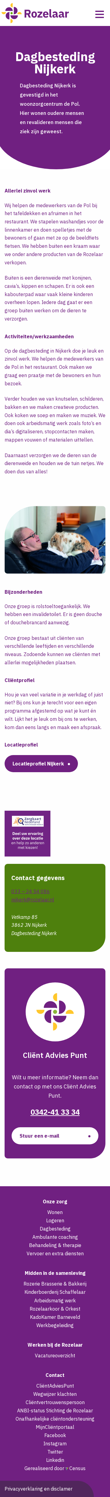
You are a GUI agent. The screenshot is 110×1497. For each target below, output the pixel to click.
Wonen (55, 1212)
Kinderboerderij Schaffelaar (55, 1292)
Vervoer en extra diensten (55, 1253)
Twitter (55, 1452)
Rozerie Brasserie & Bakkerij (55, 1284)
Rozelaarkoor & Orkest (55, 1309)
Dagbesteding (55, 1229)
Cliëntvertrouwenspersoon (55, 1402)
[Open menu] (99, 14)
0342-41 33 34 (55, 1112)
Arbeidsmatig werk (55, 1300)
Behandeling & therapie (55, 1245)
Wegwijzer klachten (55, 1394)
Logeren (55, 1220)
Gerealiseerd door (55, 1468)
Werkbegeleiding (55, 1325)
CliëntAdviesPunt (55, 1386)
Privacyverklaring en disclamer (38, 1489)
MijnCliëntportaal (55, 1427)
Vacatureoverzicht (55, 1355)
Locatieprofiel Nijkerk (38, 764)
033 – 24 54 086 (30, 891)
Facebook (55, 1435)
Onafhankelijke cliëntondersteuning (55, 1419)
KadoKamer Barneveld (55, 1317)
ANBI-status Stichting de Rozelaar (55, 1410)
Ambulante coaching (55, 1237)
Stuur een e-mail (39, 1136)
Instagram (55, 1443)
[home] (35, 12)
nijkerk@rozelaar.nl (32, 900)
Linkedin (55, 1460)
